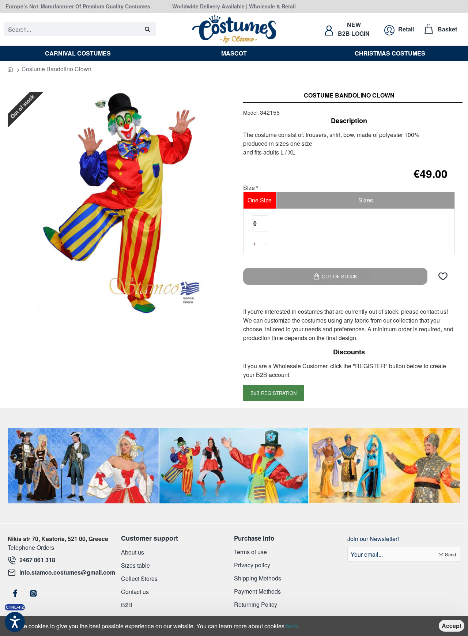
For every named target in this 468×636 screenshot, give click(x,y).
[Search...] (147, 29)
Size (249, 188)
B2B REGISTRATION (273, 392)
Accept (451, 625)
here (292, 626)
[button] (443, 276)
